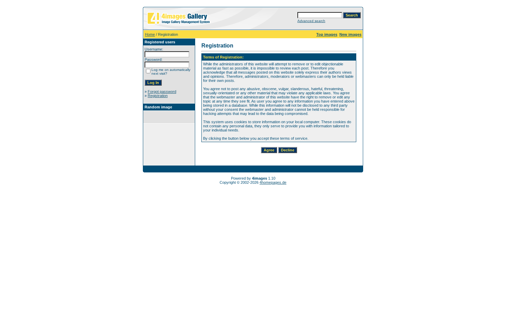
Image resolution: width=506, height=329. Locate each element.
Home (150, 34)
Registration (158, 96)
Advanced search (311, 21)
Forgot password (162, 91)
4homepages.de (273, 182)
